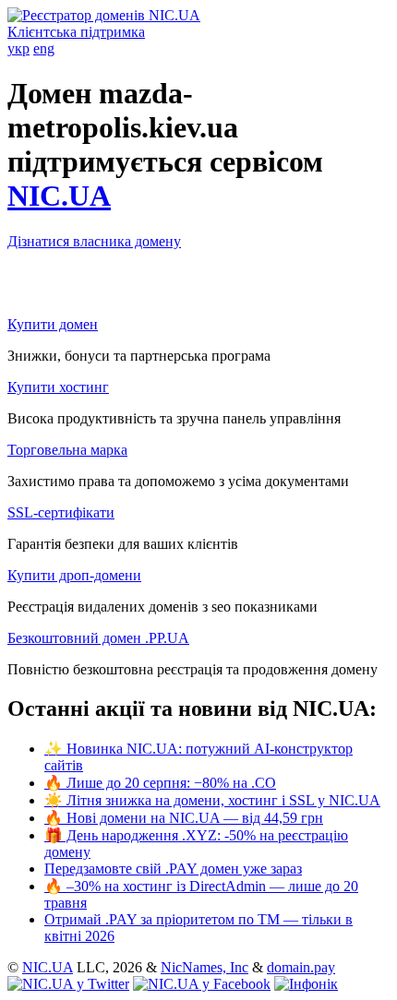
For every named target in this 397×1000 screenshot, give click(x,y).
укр (18, 48)
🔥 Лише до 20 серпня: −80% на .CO (160, 783)
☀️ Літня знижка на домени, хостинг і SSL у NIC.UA (212, 800)
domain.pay (301, 967)
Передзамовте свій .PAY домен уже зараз (173, 868)
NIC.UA (59, 195)
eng (43, 48)
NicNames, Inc (204, 967)
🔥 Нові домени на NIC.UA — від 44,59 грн (183, 818)
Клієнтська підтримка (76, 32)
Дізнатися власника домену (94, 241)
